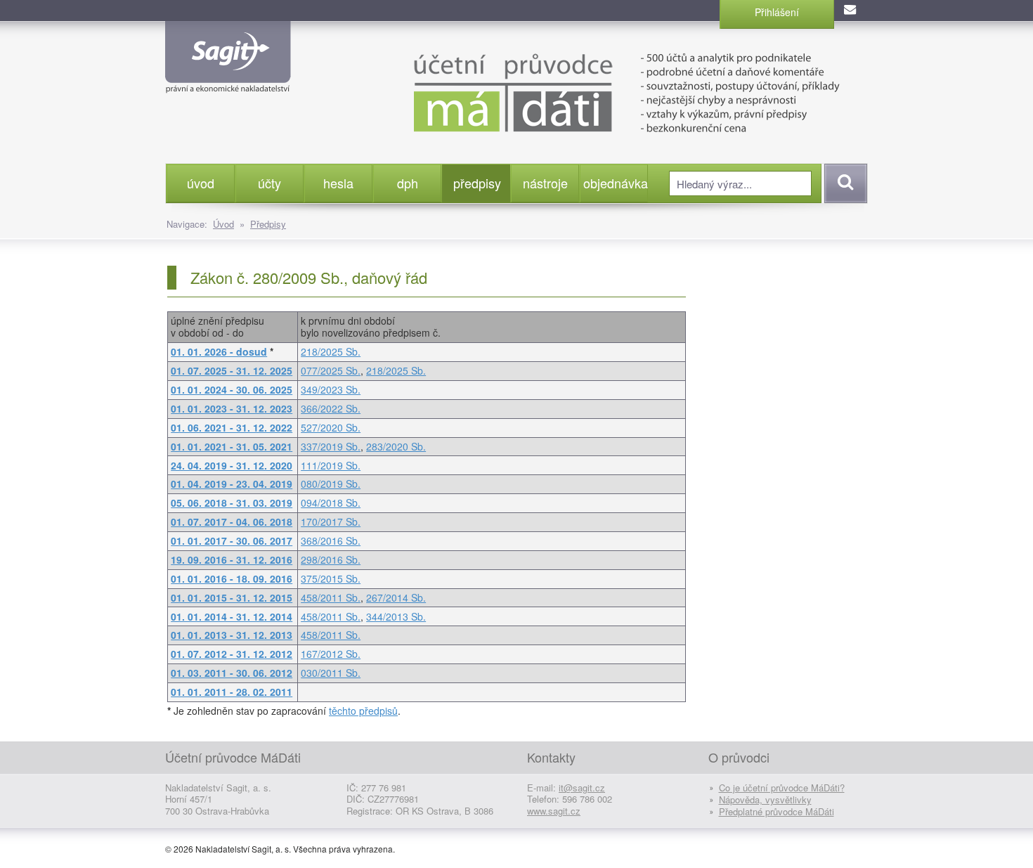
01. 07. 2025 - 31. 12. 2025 (231, 370)
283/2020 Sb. (396, 446)
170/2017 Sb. (330, 521)
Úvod (223, 224)
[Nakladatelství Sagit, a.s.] (228, 81)
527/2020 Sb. (330, 427)
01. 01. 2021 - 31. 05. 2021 (231, 446)
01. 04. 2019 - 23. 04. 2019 (231, 484)
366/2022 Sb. (330, 408)
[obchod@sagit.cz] (851, 10)
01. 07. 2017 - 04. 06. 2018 (231, 521)
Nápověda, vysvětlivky (765, 799)
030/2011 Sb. (330, 673)
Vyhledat (843, 183)
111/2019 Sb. (330, 465)
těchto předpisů (363, 711)
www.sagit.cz (553, 810)
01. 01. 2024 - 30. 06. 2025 (231, 389)
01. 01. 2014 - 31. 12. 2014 (231, 616)
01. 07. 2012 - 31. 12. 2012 (231, 654)
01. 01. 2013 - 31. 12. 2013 (231, 635)
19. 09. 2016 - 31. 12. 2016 (231, 559)
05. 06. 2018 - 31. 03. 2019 (231, 502)
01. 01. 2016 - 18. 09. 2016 (231, 578)
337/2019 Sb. (330, 446)
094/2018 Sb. (330, 502)
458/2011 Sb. (330, 597)
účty (269, 183)
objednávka (615, 183)
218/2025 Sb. (330, 351)
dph (407, 183)
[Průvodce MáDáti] (593, 91)
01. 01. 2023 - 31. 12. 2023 (231, 408)
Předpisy (268, 224)
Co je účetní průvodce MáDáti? (782, 787)
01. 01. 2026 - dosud (219, 351)
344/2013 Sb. (396, 616)
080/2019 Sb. (330, 484)
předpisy (477, 183)
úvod (200, 183)
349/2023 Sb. (330, 389)
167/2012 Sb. (330, 654)
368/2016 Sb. (330, 540)
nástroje (545, 183)
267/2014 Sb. (396, 597)
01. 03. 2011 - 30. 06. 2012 (231, 673)
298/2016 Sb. (330, 559)
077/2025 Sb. (330, 370)
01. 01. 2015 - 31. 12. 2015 (231, 597)
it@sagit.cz (582, 787)
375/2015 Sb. (330, 578)
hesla (338, 183)
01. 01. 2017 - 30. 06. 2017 (231, 540)
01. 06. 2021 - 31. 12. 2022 (231, 427)
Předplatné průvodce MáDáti (776, 811)
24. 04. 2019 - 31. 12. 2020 (231, 465)
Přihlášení (777, 12)
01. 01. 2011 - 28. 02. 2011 (231, 692)
